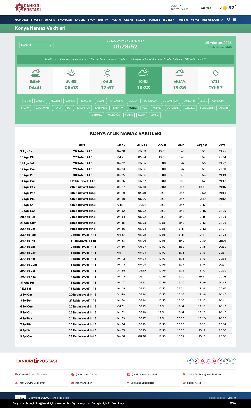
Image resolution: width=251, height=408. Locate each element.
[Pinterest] (202, 361)
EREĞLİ (203, 101)
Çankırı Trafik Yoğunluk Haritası (204, 374)
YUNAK (129, 115)
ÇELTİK (141, 115)
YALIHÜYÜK (114, 115)
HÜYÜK (57, 108)
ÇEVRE (128, 19)
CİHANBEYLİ (116, 101)
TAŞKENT (223, 108)
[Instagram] (208, 361)
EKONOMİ (65, 19)
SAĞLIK (80, 19)
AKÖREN (40, 101)
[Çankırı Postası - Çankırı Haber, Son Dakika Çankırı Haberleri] (28, 8)
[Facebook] (190, 361)
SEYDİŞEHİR (206, 108)
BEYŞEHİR (86, 101)
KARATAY (118, 108)
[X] (196, 361)
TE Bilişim (231, 398)
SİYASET (36, 19)
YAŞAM (116, 19)
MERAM (157, 108)
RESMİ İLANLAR (212, 19)
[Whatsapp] (233, 361)
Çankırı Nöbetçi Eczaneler (33, 374)
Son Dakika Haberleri (142, 383)
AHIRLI (27, 101)
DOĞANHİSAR (170, 101)
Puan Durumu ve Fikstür (32, 383)
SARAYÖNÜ (173, 108)
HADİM (25, 108)
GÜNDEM (21, 19)
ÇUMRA (154, 115)
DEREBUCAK (150, 101)
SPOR (91, 19)
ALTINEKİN (70, 101)
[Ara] (229, 19)
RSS (22, 398)
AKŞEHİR (55, 101)
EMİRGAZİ (189, 101)
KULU (145, 108)
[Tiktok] (221, 361)
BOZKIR (101, 101)
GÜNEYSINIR (218, 101)
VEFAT (195, 19)
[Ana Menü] (233, 19)
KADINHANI (83, 108)
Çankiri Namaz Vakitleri (144, 374)
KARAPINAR (101, 108)
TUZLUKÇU (96, 115)
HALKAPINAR (41, 108)
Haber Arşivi (194, 383)
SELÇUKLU (190, 108)
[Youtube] (215, 361)
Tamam (233, 403)
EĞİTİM (103, 19)
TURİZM (182, 19)
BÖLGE (140, 19)
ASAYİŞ (50, 19)
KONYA (133, 108)
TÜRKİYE (154, 19)
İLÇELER (168, 19)
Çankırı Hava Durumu (87, 374)
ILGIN (69, 108)
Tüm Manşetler (83, 383)
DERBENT (134, 101)
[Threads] (227, 361)
